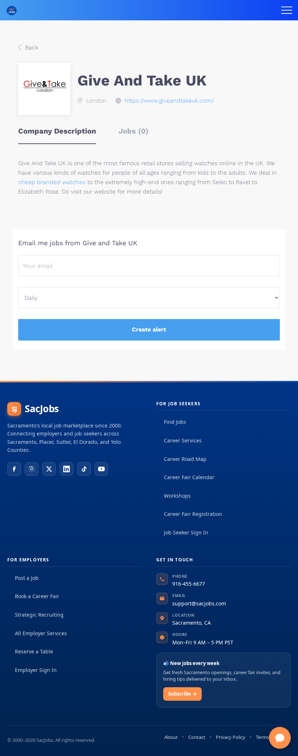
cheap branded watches (51, 182)
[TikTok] (84, 469)
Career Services (183, 440)
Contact (196, 737)
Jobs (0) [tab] (133, 131)
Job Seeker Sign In (186, 532)
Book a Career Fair (37, 596)
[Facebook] (14, 469)
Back (30, 47)
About (171, 737)
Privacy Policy (230, 737)
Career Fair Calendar (189, 477)
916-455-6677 (188, 583)
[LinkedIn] (66, 469)
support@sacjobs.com (199, 603)
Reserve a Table (34, 651)
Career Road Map (185, 458)
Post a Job (27, 577)
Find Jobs (175, 421)
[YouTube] (101, 469)
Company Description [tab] (57, 131)
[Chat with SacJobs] (280, 738)
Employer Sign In (36, 670)
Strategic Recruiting (39, 614)
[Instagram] (32, 469)
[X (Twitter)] (49, 469)
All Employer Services (41, 633)
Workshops (177, 495)
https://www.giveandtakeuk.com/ (169, 100)
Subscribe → (182, 694)
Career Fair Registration (193, 513)
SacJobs (35, 408)
